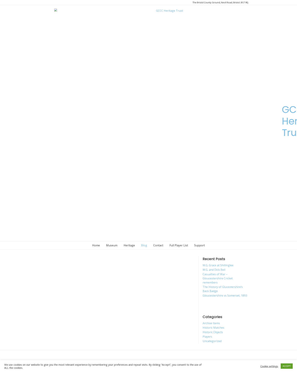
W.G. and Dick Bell (214, 270)
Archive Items (211, 323)
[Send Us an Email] (51, 114)
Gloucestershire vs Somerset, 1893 (225, 295)
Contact (158, 245)
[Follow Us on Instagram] (51, 129)
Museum (111, 245)
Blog (144, 245)
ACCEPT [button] (287, 366)
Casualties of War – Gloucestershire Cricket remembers (218, 278)
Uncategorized (212, 341)
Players (207, 336)
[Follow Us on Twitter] (51, 122)
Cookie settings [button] (269, 366)
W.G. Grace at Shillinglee (218, 265)
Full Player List (178, 245)
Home (96, 245)
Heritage (129, 245)
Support (199, 245)
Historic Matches (213, 328)
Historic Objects (213, 332)
